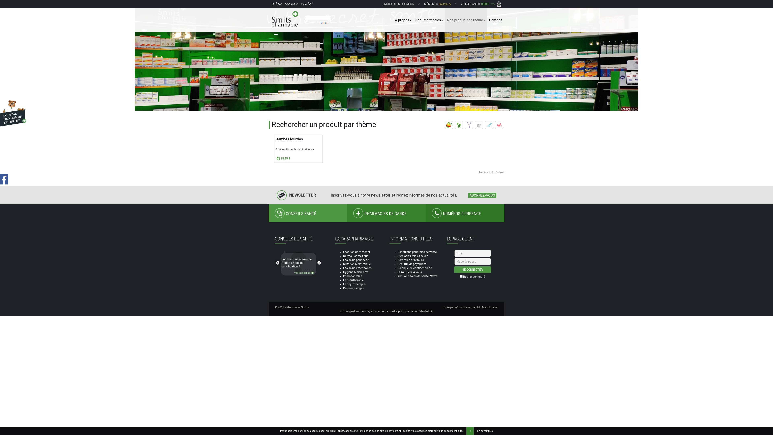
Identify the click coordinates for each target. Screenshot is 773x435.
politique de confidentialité (415, 311)
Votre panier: (478, 4)
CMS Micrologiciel (486, 307)
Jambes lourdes (289, 139)
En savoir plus (485, 431)
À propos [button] (402, 20)
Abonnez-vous (482, 195)
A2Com (460, 307)
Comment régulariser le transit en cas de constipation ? (296, 263)
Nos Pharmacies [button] (428, 20)
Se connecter (472, 269)
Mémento (437, 4)
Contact (495, 20)
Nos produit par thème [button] (465, 20)
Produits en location (398, 4)
